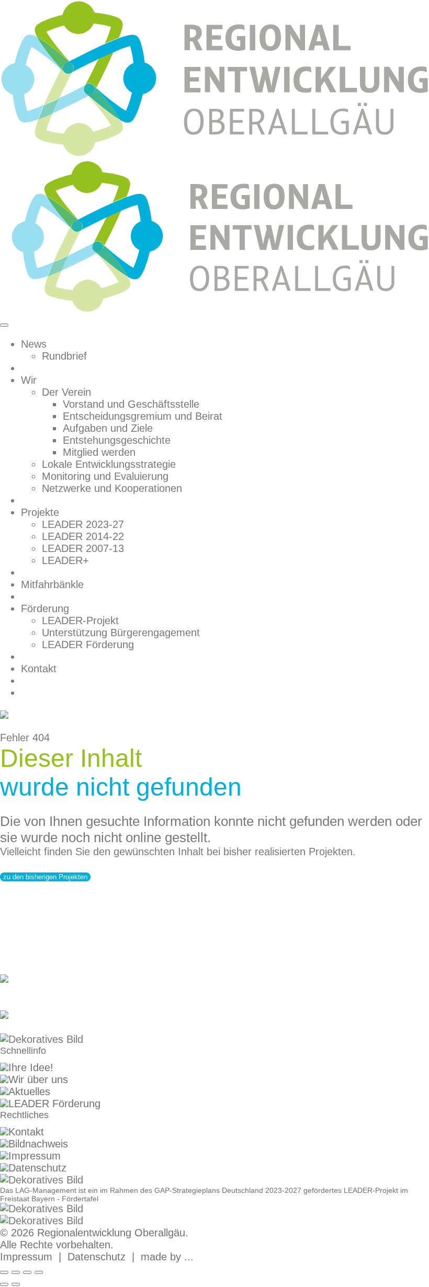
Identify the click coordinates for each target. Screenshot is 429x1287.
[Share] (16, 1272)
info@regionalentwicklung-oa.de (74, 1027)
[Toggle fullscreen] (27, 1272)
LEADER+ (65, 560)
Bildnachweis (38, 1144)
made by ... (167, 1256)
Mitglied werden (99, 452)
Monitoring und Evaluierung (105, 476)
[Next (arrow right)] (16, 1284)
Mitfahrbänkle (52, 584)
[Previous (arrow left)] (4, 1284)
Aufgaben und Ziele (108, 428)
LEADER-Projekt (80, 620)
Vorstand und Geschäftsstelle (131, 404)
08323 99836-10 (38, 991)
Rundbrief (64, 356)
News (34, 344)
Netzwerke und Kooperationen (112, 488)
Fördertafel (80, 1198)
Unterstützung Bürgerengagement (121, 632)
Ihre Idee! (30, 1067)
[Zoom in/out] (39, 1272)
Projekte (40, 512)
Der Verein (66, 392)
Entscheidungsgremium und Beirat (142, 416)
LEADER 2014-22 (83, 536)
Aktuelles (29, 1091)
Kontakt (39, 668)
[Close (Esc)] (4, 1272)
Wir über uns (38, 1079)
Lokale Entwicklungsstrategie (109, 464)
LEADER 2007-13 (83, 548)
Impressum (34, 1156)
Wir (29, 380)
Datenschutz (37, 1168)
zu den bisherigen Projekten (45, 877)
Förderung (45, 608)
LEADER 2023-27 (83, 524)
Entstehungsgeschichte (117, 440)
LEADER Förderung (88, 644)
